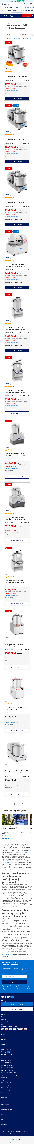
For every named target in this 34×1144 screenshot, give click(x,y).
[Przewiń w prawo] (32, 15)
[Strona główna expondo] (3, 38)
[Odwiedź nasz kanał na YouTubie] (2, 1055)
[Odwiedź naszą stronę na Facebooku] (5, 1055)
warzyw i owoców (6, 862)
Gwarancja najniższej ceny (13, 90)
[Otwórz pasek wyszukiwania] (21, 4)
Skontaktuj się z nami (17, 1004)
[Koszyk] (30, 4)
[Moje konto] (27, 4)
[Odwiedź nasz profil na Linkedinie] (8, 1055)
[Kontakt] (24, 4)
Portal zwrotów (17, 1009)
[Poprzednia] (14, 804)
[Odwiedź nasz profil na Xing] (11, 1055)
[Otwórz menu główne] (2, 4)
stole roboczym (6, 954)
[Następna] (19, 804)
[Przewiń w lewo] (1, 15)
